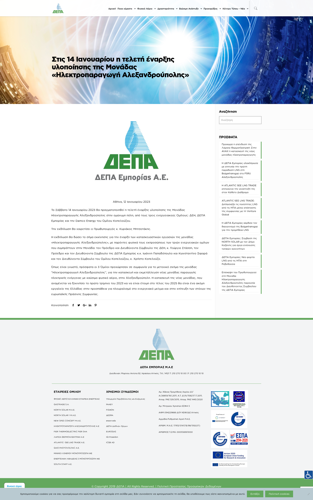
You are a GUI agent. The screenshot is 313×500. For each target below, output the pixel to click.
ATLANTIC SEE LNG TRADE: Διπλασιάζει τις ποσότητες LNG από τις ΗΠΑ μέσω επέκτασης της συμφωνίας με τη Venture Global (239, 207)
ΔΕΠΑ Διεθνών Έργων (117, 426)
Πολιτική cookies (279, 494)
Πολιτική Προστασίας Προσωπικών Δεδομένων (189, 486)
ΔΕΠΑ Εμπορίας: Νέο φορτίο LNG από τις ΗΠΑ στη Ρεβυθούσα (238, 260)
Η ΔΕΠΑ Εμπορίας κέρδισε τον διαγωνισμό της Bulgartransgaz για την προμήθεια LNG (240, 226)
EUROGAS (111, 431)
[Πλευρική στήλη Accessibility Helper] (308, 474)
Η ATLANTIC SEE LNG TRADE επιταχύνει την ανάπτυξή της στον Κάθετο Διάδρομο (239, 188)
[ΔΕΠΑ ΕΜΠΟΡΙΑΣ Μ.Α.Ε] (58, 8)
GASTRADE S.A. (61, 404)
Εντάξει (255, 494)
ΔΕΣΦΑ (109, 415)
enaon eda (111, 421)
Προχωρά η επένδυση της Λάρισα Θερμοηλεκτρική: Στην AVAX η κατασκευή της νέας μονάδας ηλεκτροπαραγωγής (239, 149)
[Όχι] (308, 494)
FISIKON (110, 410)
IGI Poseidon (112, 437)
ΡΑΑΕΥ (109, 404)
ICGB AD (110, 442)
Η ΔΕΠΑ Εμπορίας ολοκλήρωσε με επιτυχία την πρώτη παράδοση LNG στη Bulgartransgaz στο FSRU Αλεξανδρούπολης (240, 170)
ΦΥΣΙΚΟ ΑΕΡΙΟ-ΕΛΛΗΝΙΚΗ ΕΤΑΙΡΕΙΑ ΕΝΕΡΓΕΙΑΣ (77, 399)
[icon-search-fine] (255, 8)
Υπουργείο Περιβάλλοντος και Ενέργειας (125, 399)
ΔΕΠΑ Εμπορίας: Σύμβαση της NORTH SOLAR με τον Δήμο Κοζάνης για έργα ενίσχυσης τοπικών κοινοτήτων (239, 243)
